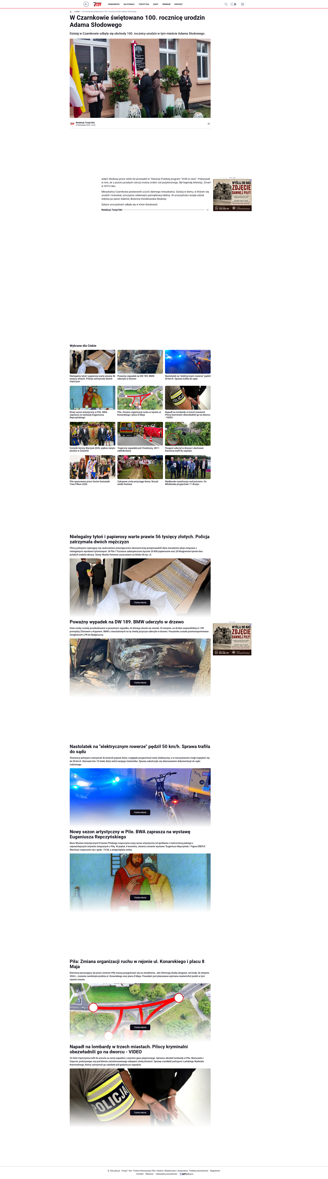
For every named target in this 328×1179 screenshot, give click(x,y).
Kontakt (179, 4)
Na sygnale (129, 4)
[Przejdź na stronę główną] (86, 6)
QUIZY (155, 4)
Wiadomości (114, 4)
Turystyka (144, 4)
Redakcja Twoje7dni (85, 122)
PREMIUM (166, 4)
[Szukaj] (226, 4)
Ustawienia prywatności (166, 1174)
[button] (233, 4)
